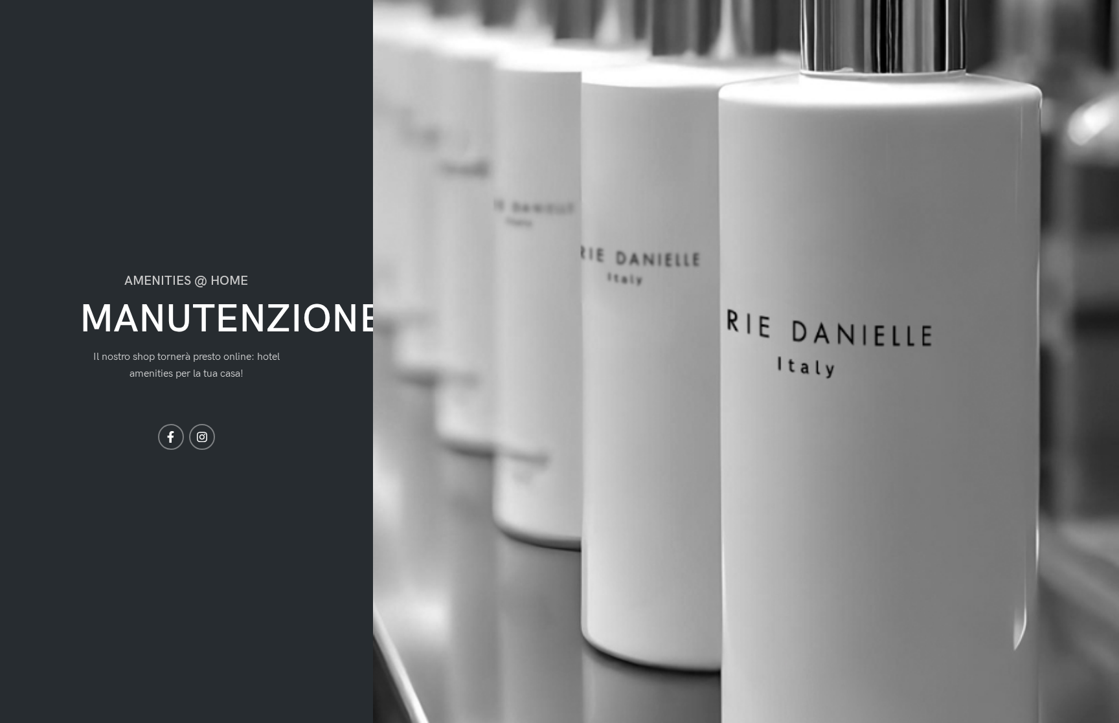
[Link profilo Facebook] (171, 437)
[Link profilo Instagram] (202, 437)
